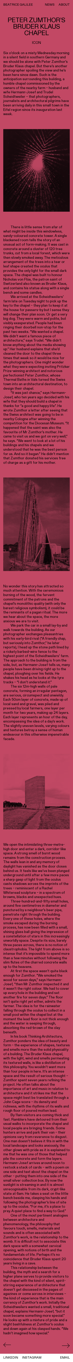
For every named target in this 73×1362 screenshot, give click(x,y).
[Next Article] (66, 1346)
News (50, 4)
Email (65, 1357)
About (64, 4)
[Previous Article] (7, 1346)
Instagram (31, 1357)
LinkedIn (10, 1357)
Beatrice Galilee (18, 4)
